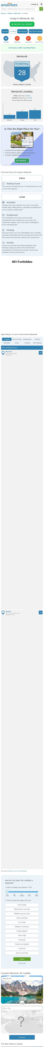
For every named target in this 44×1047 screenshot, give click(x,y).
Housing (27, 343)
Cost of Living (17, 339)
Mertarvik (17, 13)
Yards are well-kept (22, 918)
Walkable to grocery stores (22, 913)
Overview (5, 31)
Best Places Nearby (35, 31)
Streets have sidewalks (22, 944)
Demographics (22, 31)
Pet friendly (22, 940)
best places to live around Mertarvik (17, 871)
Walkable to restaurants (22, 926)
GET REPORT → (22, 160)
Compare (22, 1037)
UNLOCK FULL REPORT (23, 24)
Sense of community (22, 953)
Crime (17, 343)
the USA (29, 98)
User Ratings (37, 343)
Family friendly (22, 905)
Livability (33, 4)
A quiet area (22, 948)
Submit (22, 959)
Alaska (10, 13)
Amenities (7, 343)
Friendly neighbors (22, 931)
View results (22, 963)
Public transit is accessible (22, 909)
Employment (27, 339)
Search (3, 13)
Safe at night (22, 935)
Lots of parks (22, 922)
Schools (37, 339)
